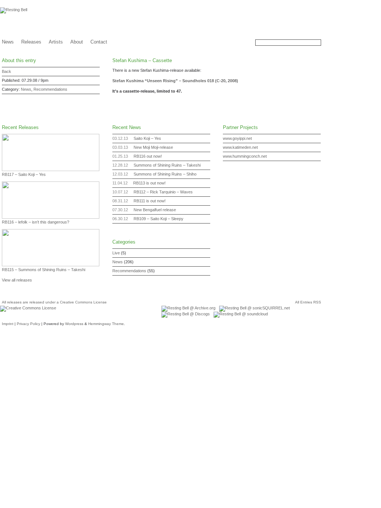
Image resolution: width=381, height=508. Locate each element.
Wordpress (74, 324)
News (8, 42)
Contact (98, 42)
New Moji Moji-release (153, 147)
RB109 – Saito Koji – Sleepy (158, 218)
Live (116, 253)
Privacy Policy (28, 324)
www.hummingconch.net (245, 156)
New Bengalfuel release (155, 210)
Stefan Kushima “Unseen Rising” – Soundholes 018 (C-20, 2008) (175, 80)
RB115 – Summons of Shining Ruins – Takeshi (43, 269)
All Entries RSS (308, 302)
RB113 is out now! (149, 183)
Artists (56, 42)
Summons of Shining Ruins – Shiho (165, 174)
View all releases (17, 280)
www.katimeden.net (240, 147)
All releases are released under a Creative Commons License (54, 302)
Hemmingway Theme (106, 324)
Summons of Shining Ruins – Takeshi (167, 165)
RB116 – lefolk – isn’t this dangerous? (35, 222)
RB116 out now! (148, 156)
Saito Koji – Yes (147, 138)
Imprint (7, 324)
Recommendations (50, 89)
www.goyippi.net (237, 138)
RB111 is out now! (150, 201)
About (76, 42)
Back (6, 71)
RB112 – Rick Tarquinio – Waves (163, 192)
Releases (31, 42)
